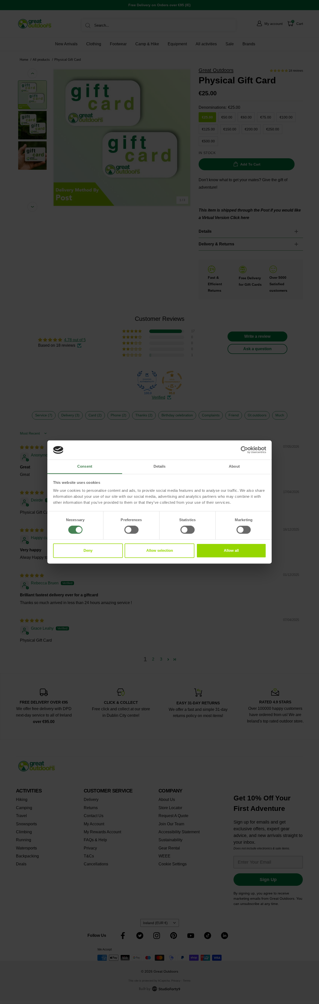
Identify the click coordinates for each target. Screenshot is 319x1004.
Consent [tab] (84, 466)
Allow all (231, 550)
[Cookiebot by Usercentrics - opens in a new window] (244, 450)
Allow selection (159, 550)
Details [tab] (160, 466)
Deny (87, 550)
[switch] (131, 530)
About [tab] (234, 466)
